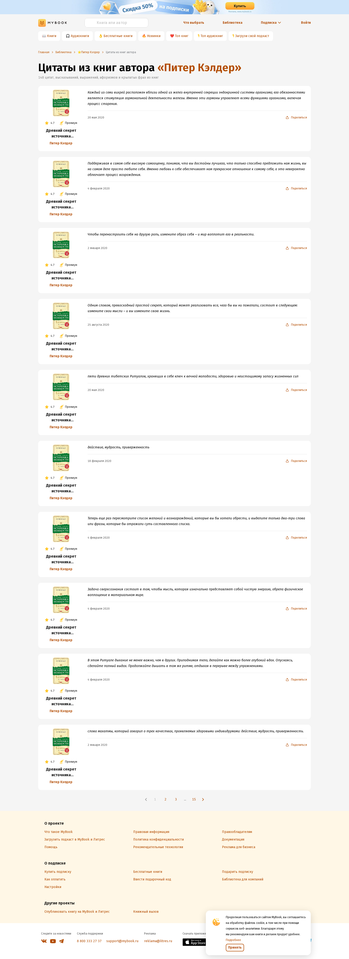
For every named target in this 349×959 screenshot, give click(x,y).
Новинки (153, 36)
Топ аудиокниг (212, 36)
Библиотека (232, 23)
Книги (51, 36)
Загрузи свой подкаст (252, 36)
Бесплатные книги (118, 36)
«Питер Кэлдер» (199, 67)
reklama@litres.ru (158, 941)
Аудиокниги (80, 36)
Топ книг (181, 36)
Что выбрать (193, 23)
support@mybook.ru (122, 941)
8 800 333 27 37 (89, 941)
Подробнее (233, 940)
